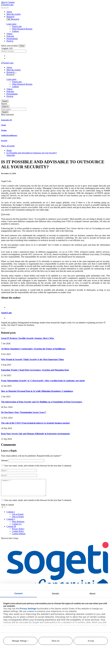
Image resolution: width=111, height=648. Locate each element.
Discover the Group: (10, 538)
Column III (11, 526)
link (9, 19)
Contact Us (17, 524)
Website (4, 460)
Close (22, 46)
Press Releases (18, 521)
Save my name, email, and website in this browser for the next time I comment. (38, 465)
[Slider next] (4, 328)
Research (15, 19)
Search (5, 101)
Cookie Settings (18, 533)
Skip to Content (7, 2)
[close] (5, 7)
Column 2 (10, 519)
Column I (10, 512)
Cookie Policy (18, 531)
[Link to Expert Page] (55, 303)
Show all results (8, 146)
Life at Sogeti (17, 514)
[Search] (2, 7)
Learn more (11, 24)
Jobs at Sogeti (18, 516)
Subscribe (10, 155)
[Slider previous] (2, 328)
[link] (7, 5)
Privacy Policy (18, 529)
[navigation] (7, 7)
